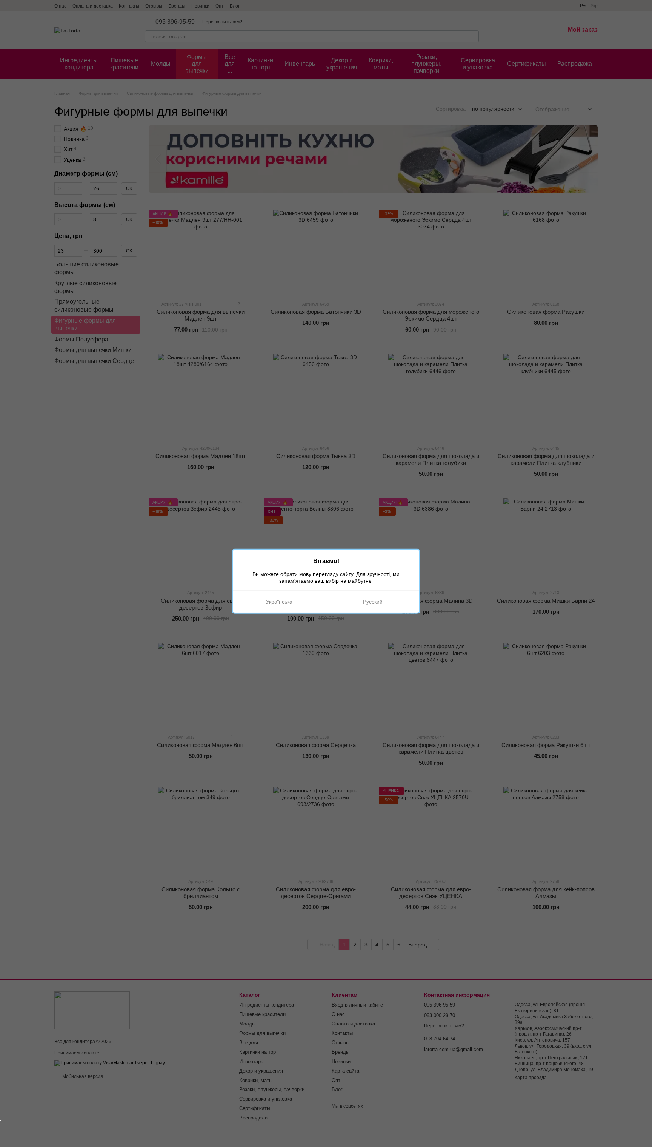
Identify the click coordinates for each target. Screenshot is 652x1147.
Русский (373, 602)
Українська (279, 602)
